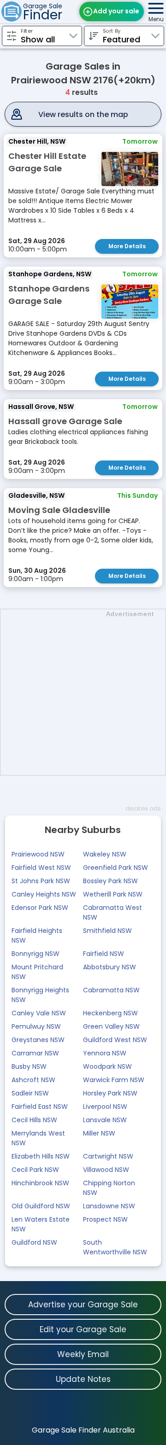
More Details (127, 246)
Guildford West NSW (115, 1039)
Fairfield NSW (103, 953)
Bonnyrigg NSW (35, 953)
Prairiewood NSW (38, 854)
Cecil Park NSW (35, 1169)
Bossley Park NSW (110, 881)
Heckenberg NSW (110, 1013)
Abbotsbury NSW (109, 967)
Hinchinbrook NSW (40, 1183)
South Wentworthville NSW (115, 1247)
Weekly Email (83, 1354)
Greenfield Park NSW (115, 867)
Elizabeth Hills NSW (41, 1156)
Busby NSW (29, 1066)
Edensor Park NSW (40, 907)
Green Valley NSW (111, 1026)
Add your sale (116, 11)
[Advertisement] (83, 692)
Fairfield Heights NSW (37, 935)
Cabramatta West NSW (112, 912)
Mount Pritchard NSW (37, 971)
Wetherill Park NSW (112, 894)
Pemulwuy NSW (36, 1026)
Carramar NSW (35, 1053)
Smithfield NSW (107, 930)
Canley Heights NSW (44, 894)
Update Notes (83, 1379)
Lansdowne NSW (109, 1206)
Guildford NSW (34, 1242)
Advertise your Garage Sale (83, 1304)
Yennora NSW (104, 1053)
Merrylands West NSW (38, 1138)
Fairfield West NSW (41, 867)
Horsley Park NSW (110, 1093)
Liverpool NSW (105, 1106)
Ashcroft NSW (33, 1079)
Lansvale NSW (105, 1120)
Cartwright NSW (108, 1156)
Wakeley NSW (104, 854)
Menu (156, 19)
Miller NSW (99, 1133)
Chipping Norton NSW (109, 1187)
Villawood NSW (106, 1169)
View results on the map (83, 114)
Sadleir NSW (30, 1093)
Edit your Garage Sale (83, 1329)
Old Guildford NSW (41, 1206)
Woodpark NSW (107, 1066)
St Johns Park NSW (41, 881)
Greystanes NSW (38, 1039)
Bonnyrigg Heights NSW (40, 994)
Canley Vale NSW (39, 1013)
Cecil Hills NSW (34, 1120)
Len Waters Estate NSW (41, 1224)
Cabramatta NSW (111, 990)
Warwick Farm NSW (113, 1079)
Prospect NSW (105, 1219)
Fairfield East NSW (40, 1106)
